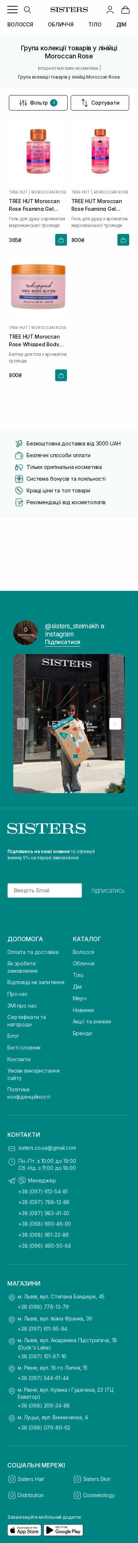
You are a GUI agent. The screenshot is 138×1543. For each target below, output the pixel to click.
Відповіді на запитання (35, 982)
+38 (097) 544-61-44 (43, 1378)
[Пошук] (27, 9)
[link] (125, 9)
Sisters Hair (31, 1479)
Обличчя (84, 963)
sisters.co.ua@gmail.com (47, 1148)
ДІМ (121, 24)
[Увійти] (110, 9)
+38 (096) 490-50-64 (44, 1246)
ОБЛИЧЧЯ (61, 24)
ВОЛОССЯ (20, 24)
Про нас (17, 994)
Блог (13, 1036)
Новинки (83, 1010)
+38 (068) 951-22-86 (43, 1235)
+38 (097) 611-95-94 (42, 1329)
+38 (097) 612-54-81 (43, 1191)
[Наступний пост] (115, 724)
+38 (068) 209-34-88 (44, 1405)
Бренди (82, 1033)
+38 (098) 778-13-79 (43, 1307)
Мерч (79, 998)
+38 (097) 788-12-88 (44, 1202)
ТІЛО (94, 24)
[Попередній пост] (23, 724)
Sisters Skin (96, 1479)
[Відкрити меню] (12, 9)
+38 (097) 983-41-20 (43, 1213)
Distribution (31, 1495)
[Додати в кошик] (61, 240)
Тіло (78, 975)
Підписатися (62, 642)
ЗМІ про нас (21, 1005)
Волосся (83, 952)
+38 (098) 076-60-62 (44, 1427)
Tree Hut (18, 192)
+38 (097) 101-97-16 (42, 1356)
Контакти (19, 1059)
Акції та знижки (92, 1021)
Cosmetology (99, 1495)
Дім (77, 986)
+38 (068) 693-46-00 (44, 1224)
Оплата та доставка (32, 952)
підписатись (108, 890)
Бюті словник (23, 1047)
